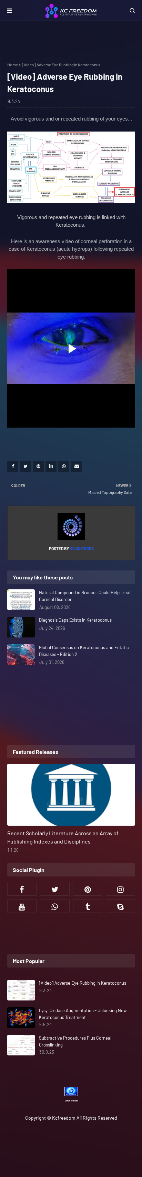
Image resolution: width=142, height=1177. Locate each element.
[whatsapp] (54, 906)
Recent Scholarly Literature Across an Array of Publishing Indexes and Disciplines (63, 837)
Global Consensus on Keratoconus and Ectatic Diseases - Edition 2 (84, 651)
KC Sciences (81, 548)
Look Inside (71, 1100)
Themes (81, 1150)
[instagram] (120, 889)
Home (12, 64)
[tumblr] (87, 906)
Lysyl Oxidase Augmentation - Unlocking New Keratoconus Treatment (82, 1014)
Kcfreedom (63, 1118)
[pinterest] (87, 889)
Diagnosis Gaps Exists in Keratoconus (75, 620)
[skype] (120, 906)
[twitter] (54, 889)
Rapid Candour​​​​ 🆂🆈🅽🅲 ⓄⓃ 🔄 (89, 1132)
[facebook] (22, 889)
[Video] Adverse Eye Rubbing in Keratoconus (82, 983)
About (92, 1139)
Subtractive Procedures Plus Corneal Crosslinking (75, 1041)
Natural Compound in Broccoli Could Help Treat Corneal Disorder (85, 596)
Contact (119, 1139)
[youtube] (22, 906)
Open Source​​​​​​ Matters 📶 (49, 1139)
